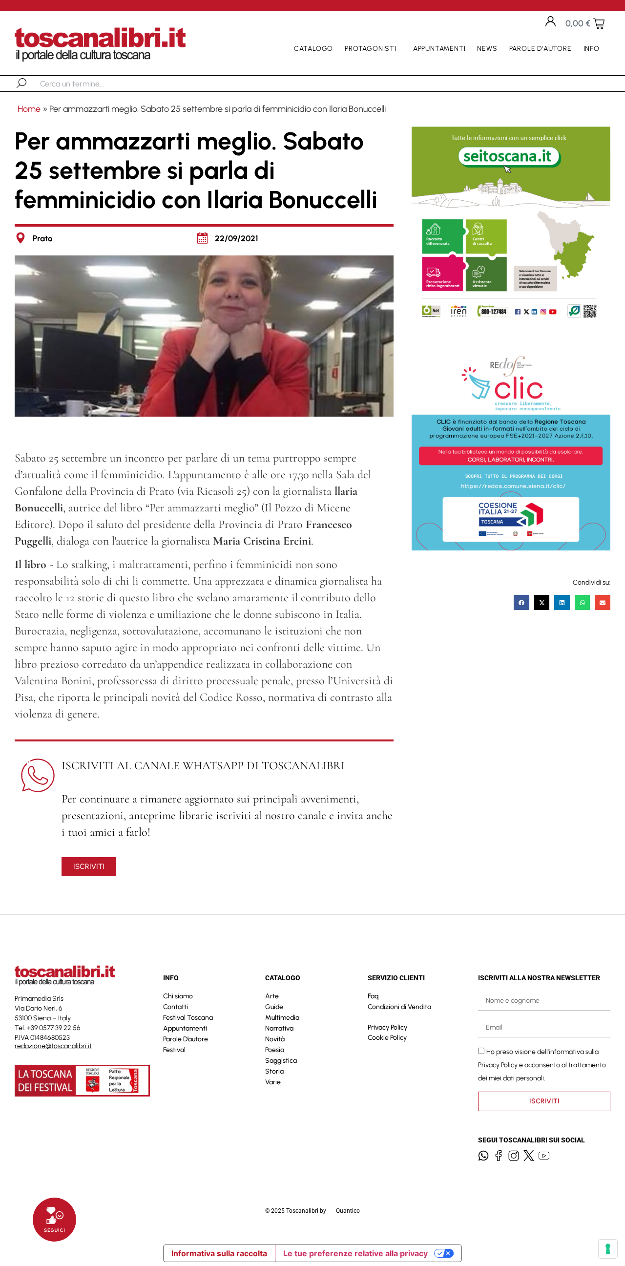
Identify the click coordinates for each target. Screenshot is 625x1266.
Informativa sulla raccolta (219, 1253)
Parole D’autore (540, 48)
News (487, 48)
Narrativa (279, 1028)
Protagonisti (370, 48)
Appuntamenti (439, 48)
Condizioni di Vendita (399, 1007)
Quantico (348, 1210)
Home (29, 109)
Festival (174, 1050)
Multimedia (282, 1017)
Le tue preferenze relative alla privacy (355, 1253)
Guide (274, 1007)
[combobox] (90, 83)
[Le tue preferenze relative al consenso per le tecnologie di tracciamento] (608, 1249)
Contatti (175, 1007)
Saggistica (281, 1060)
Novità (275, 1039)
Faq (373, 996)
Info (591, 48)
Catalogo (313, 48)
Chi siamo (178, 996)
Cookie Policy (387, 1038)
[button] (521, 603)
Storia (274, 1071)
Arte (272, 996)
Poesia (274, 1050)
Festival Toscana (188, 1017)
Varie (273, 1082)
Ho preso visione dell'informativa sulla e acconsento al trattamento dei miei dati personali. (542, 1065)
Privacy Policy (387, 1027)
